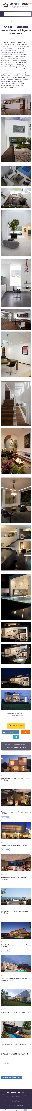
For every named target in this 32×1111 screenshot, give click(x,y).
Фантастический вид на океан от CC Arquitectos (14, 912)
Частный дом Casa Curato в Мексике (14, 846)
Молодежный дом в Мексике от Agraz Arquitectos (15, 779)
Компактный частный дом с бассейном (16, 1044)
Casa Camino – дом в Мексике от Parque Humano (16, 946)
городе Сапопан (7, 48)
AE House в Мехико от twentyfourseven (15, 1012)
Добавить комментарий (11, 1077)
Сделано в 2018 (12, 1105)
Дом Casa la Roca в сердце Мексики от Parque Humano (15, 979)
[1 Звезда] (7, 747)
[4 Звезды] (11, 747)
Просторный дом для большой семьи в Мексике (16, 813)
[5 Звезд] (13, 747)
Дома (2, 775)
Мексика (4, 50)
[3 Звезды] (10, 747)
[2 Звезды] (8, 747)
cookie (21, 1110)
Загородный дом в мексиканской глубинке (13, 878)
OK (25, 1110)
